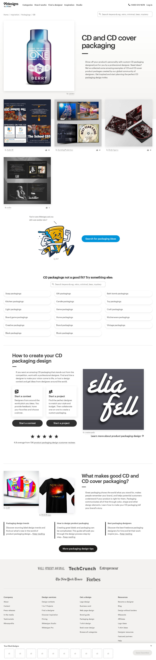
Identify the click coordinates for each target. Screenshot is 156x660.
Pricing (44, 619)
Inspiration (69, 5)
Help (120, 641)
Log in (149, 5)
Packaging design (87, 619)
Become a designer (126, 602)
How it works (40, 5)
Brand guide (85, 615)
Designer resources (125, 632)
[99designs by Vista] (11, 4)
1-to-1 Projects (47, 606)
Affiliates (121, 619)
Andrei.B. (10, 150)
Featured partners (125, 636)
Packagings (26, 15)
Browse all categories (88, 632)
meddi (8, 508)
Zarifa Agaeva (113, 150)
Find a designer (55, 5)
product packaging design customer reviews (54, 442)
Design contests (48, 602)
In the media (9, 615)
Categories (28, 5)
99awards (122, 615)
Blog (120, 606)
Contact (7, 606)
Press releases (9, 610)
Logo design (85, 602)
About (6, 602)
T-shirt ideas (123, 628)
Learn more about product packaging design (116, 436)
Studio (79, 5)
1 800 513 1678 (138, 5)
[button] (151, 646)
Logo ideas (122, 623)
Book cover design (87, 628)
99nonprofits (9, 623)
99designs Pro (47, 628)
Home (6, 15)
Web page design (87, 610)
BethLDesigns (46, 515)
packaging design (93, 77)
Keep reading (39, 534)
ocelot (9, 207)
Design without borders (127, 610)
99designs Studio (49, 623)
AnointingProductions (65, 150)
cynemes (71, 93)
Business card (85, 606)
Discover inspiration (50, 615)
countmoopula (90, 432)
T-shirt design (85, 623)
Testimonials (9, 619)
